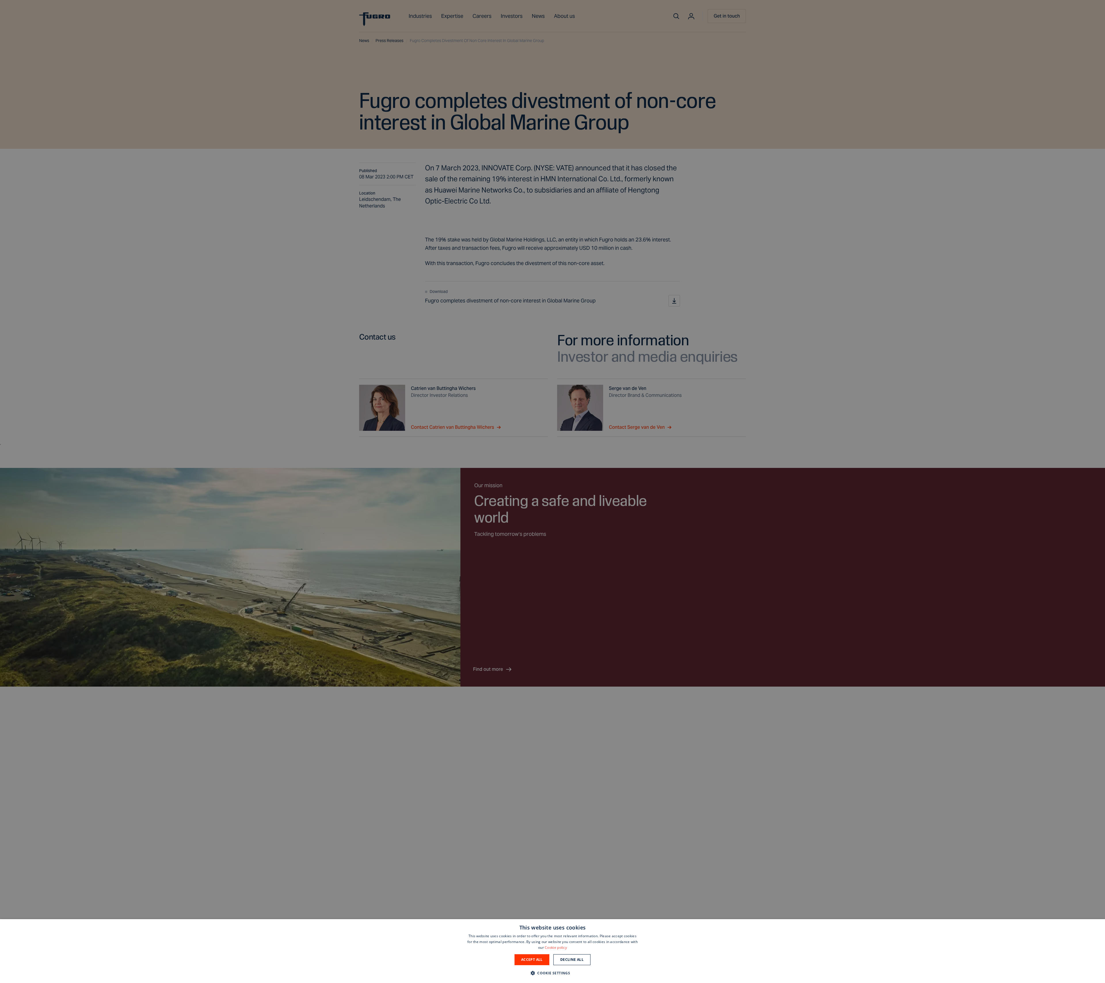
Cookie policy (556, 947)
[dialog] (552, 951)
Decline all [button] (572, 959)
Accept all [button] (532, 959)
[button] (552, 972)
